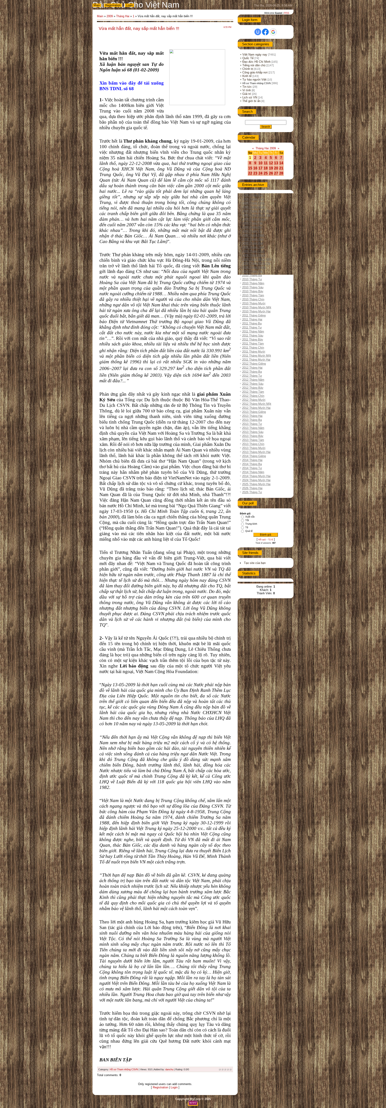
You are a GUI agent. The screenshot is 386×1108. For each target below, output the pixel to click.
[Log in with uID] (257, 32)
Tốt (247, 520)
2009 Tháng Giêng (254, 219)
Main (97, 5)
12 (271, 163)
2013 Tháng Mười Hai (256, 452)
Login (129, 5)
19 (271, 168)
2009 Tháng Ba (252, 227)
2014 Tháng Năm (253, 472)
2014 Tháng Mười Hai (256, 476)
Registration (113, 5)
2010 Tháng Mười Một (256, 307)
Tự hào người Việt (254, 79)
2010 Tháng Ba (252, 275)
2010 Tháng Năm (253, 283)
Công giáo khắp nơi (255, 72)
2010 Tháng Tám (253, 295)
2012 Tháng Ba (252, 371)
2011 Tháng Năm (253, 331)
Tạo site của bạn (255, 563)
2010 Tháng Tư (252, 279)
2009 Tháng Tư (252, 231)
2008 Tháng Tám (253, 199)
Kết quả (262, 539)
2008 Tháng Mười (253, 207)
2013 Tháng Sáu (252, 432)
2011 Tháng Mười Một (256, 355)
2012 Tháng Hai (252, 367)
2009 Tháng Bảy (252, 243)
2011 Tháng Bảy (252, 339)
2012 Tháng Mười (253, 399)
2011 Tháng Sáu (252, 335)
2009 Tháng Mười (253, 255)
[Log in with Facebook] (265, 32)
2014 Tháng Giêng (254, 456)
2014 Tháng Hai (252, 460)
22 (250, 173)
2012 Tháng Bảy (252, 387)
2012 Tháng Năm (253, 379)
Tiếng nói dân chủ (253, 65)
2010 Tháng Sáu (252, 287)
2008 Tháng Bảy (252, 195)
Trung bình (251, 523)
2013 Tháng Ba (252, 420)
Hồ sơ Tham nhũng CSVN (124, 1069)
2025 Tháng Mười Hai (256, 484)
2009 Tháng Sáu (252, 239)
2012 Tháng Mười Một (256, 403)
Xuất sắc (250, 516)
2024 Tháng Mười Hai (256, 480)
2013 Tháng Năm (253, 428)
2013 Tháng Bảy (252, 436)
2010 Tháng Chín (253, 299)
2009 (110, 16)
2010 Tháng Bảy (252, 291)
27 (276, 173)
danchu (169, 1069)
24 (260, 173)
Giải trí (246, 94)
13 (276, 163)
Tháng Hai (122, 16)
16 (255, 168)
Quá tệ (249, 531)
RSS (286, 13)
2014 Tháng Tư (252, 468)
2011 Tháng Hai (252, 319)
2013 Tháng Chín (253, 444)
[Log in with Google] (273, 31)
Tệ (246, 527)
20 (276, 168)
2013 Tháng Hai (252, 416)
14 (281, 163)
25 (266, 173)
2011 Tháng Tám (253, 343)
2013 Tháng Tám (253, 440)
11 (266, 163)
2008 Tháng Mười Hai (256, 215)
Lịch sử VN (249, 97)
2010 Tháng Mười (253, 303)
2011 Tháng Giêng (254, 315)
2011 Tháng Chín (253, 347)
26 (271, 173)
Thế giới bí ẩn (251, 101)
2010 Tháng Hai (252, 271)
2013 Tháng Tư (252, 424)
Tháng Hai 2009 (266, 148)
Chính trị (247, 69)
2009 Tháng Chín (253, 251)
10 (260, 163)
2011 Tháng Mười (253, 351)
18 (266, 168)
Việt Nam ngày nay (254, 54)
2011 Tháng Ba (252, 323)
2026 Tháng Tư (252, 492)
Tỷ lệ (270, 539)
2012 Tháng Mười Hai (256, 408)
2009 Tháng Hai (252, 223)
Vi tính (246, 90)
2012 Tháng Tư (252, 375)
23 (255, 173)
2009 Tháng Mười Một (256, 259)
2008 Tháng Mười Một (256, 211)
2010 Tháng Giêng (254, 267)
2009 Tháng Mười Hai (256, 263)
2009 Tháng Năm (253, 235)
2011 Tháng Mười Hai (256, 359)
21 (281, 168)
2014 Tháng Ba (252, 464)
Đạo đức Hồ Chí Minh (256, 61)
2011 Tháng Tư (252, 327)
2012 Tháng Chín (253, 395)
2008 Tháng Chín (253, 203)
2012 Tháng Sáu (252, 383)
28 (281, 173)
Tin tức (247, 86)
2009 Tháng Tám (253, 247)
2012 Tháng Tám (253, 391)
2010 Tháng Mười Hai (256, 311)
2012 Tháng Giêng (254, 363)
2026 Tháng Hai (252, 488)
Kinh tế (247, 76)
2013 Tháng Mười (253, 448)
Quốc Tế (248, 58)
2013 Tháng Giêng (254, 412)
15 (250, 168)
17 (260, 168)
